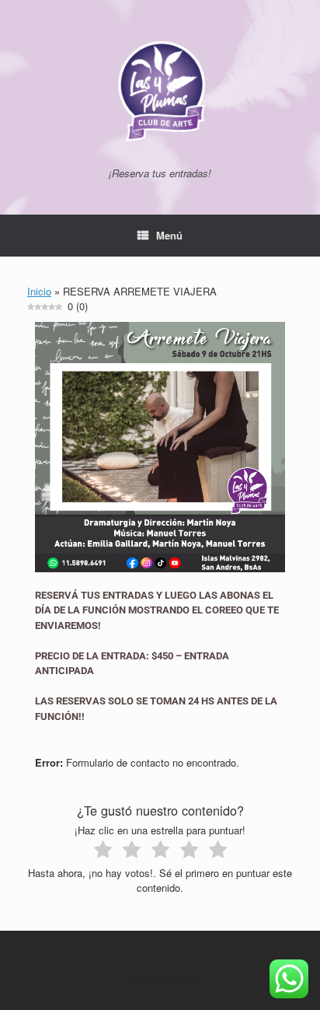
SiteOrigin (178, 979)
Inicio (39, 291)
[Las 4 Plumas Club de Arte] (160, 89)
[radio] (103, 851)
